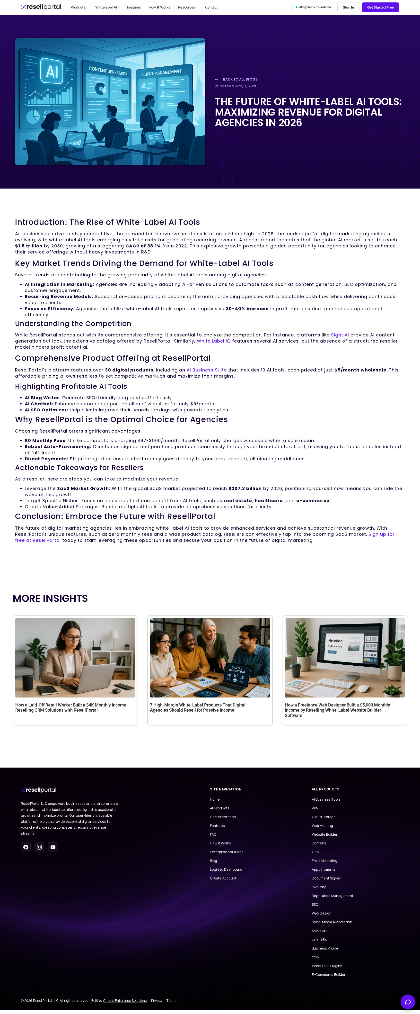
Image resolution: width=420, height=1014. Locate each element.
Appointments (324, 869)
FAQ (213, 834)
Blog (213, 860)
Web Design (322, 913)
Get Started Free (380, 7)
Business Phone (325, 948)
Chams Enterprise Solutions (125, 1000)
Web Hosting (322, 825)
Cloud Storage (324, 817)
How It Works (159, 7)
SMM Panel (320, 930)
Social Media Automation (332, 922)
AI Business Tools (326, 799)
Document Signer (326, 878)
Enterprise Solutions (227, 852)
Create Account (223, 878)
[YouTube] (53, 847)
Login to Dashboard (226, 869)
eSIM (316, 957)
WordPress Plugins (327, 965)
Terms (171, 1000)
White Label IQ (214, 341)
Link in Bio (319, 939)
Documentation (223, 817)
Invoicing (319, 887)
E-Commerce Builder (328, 974)
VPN (315, 808)
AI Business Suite (207, 370)
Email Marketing (324, 860)
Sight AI (340, 335)
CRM (316, 852)
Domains (319, 843)
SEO (315, 904)
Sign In (348, 7)
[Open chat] (408, 1002)
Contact (211, 7)
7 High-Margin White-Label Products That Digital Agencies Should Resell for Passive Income (197, 707)
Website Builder (324, 834)
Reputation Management (332, 895)
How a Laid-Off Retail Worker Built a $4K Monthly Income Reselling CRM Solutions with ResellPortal (70, 707)
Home (215, 799)
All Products (219, 808)
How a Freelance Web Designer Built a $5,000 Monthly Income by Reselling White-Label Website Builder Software (337, 710)
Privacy (156, 1000)
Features (134, 7)
